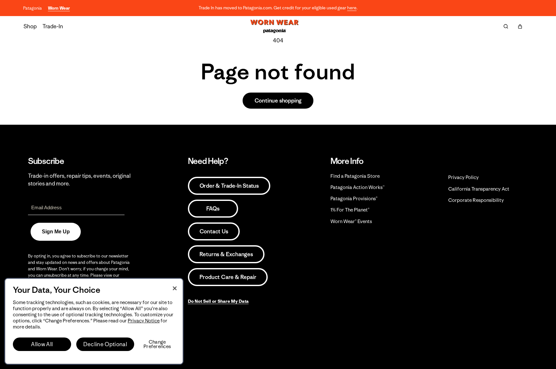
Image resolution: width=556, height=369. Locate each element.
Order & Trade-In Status (229, 185)
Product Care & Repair (227, 277)
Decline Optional (105, 344)
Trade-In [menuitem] (52, 26)
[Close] (175, 288)
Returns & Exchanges (226, 254)
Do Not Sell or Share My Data (218, 301)
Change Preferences (157, 344)
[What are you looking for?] (506, 26)
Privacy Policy (463, 177)
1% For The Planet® (349, 210)
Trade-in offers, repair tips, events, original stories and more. (79, 179)
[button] (520, 26)
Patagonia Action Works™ (357, 187)
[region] (94, 321)
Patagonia (32, 8)
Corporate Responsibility (476, 200)
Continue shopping (278, 100)
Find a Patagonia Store (355, 176)
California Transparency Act (478, 189)
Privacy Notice (144, 321)
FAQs (212, 208)
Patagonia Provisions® (353, 198)
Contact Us (213, 231)
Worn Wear (59, 8)
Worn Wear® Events (351, 221)
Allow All (42, 344)
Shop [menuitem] (30, 26)
